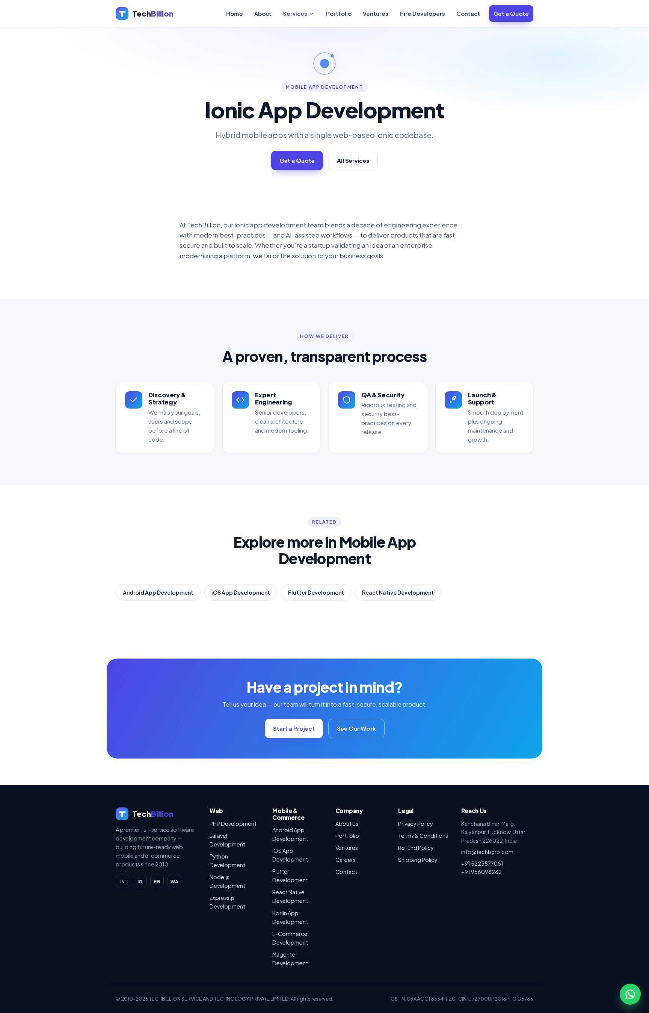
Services (295, 13)
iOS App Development (240, 592)
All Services (353, 160)
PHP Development (233, 823)
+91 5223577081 (482, 863)
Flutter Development (316, 592)
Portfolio (339, 13)
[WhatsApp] (630, 994)
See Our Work (356, 728)
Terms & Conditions (423, 835)
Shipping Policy (418, 859)
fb (157, 881)
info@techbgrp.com (487, 851)
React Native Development (398, 592)
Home (234, 13)
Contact (468, 13)
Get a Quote (511, 13)
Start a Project (294, 728)
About (263, 13)
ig (139, 881)
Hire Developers (422, 13)
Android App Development (158, 592)
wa (174, 881)
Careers (345, 859)
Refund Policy (416, 847)
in (122, 881)
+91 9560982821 (482, 871)
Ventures (375, 13)
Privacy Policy (415, 823)
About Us (346, 823)
